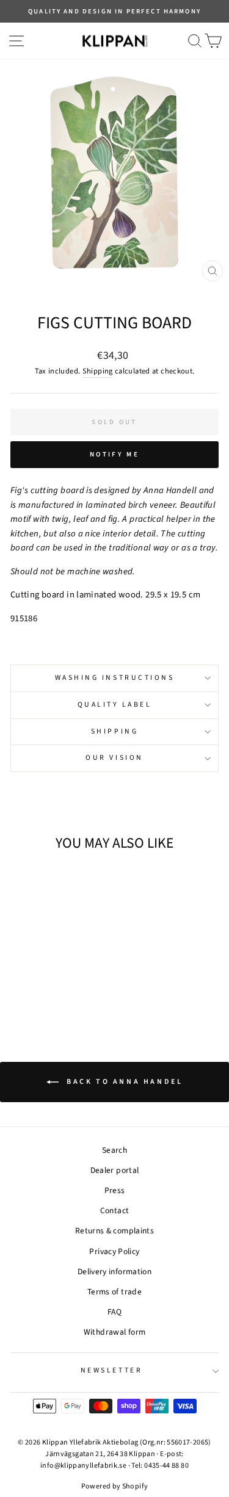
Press (114, 1190)
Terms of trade (114, 1291)
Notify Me (114, 454)
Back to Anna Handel (123, 1082)
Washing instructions (115, 678)
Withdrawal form (115, 1332)
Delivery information (114, 1271)
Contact (114, 1210)
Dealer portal (114, 1170)
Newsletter (111, 1370)
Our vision (114, 757)
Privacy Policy (114, 1251)
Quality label (115, 704)
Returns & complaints (114, 1230)
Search (114, 1150)
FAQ (114, 1312)
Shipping (97, 371)
